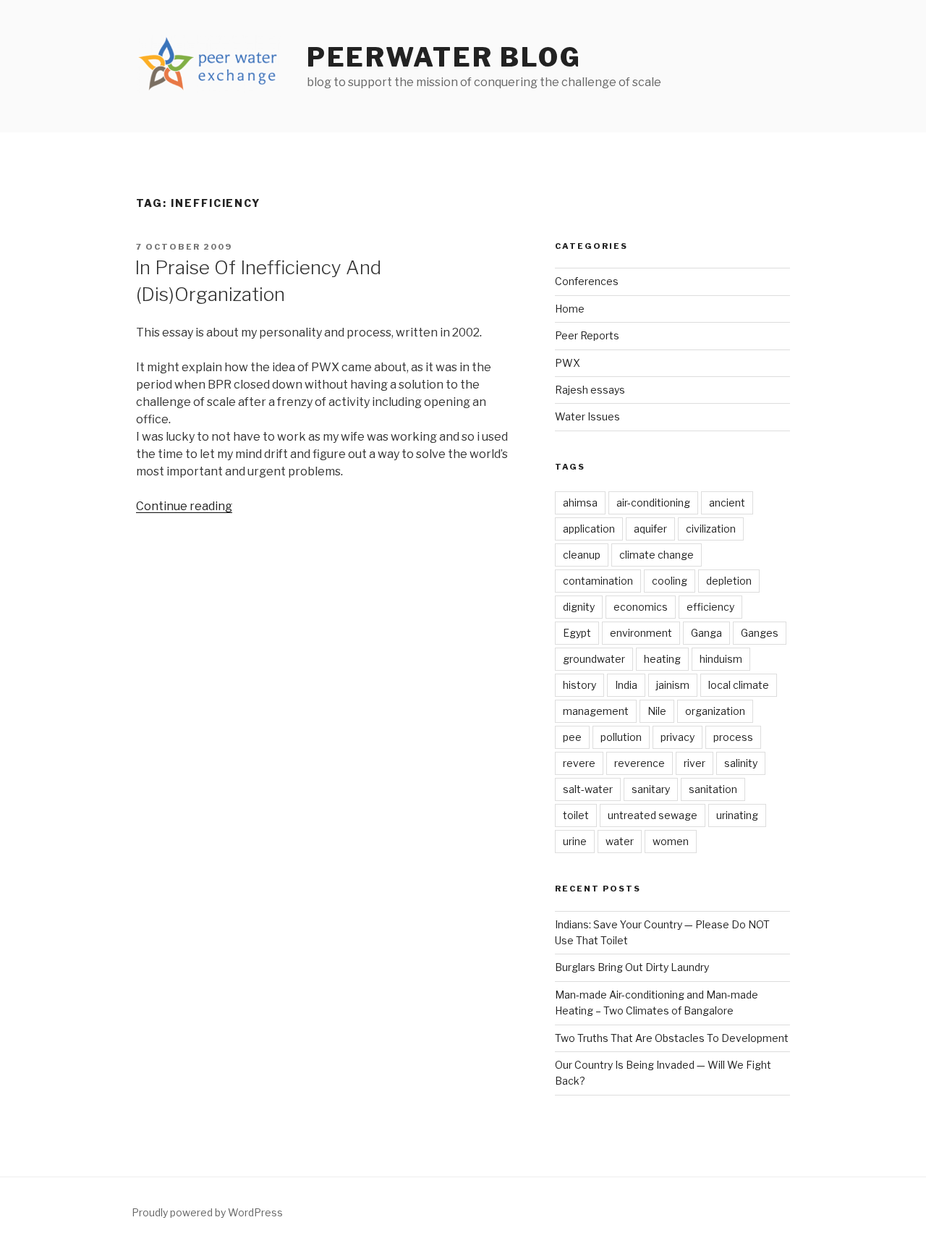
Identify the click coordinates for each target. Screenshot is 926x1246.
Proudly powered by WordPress (207, 1212)
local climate (738, 685)
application (589, 528)
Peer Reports (587, 335)
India (626, 685)
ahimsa (580, 502)
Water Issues (587, 416)
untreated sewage (652, 815)
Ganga (706, 633)
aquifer (650, 528)
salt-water (588, 789)
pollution (621, 737)
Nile (656, 711)
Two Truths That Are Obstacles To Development (672, 1038)
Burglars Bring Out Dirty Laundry (632, 967)
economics (640, 607)
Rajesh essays (590, 389)
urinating (737, 815)
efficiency (710, 607)
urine (575, 841)
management (596, 711)
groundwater (594, 659)
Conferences (587, 281)
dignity (579, 607)
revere (579, 763)
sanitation (713, 789)
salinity (740, 763)
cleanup (581, 554)
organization (715, 711)
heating (662, 659)
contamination (598, 581)
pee (572, 737)
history (579, 685)
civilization (711, 528)
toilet (576, 815)
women (671, 841)
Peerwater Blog (444, 57)
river (694, 763)
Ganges (759, 633)
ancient (727, 502)
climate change (656, 554)
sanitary (651, 789)
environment (641, 633)
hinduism (721, 659)
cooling (669, 581)
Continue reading (184, 506)
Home (570, 308)
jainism (672, 685)
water (620, 841)
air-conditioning (653, 502)
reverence (639, 763)
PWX (567, 363)
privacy (677, 737)
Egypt (577, 633)
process (733, 737)
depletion (729, 581)
